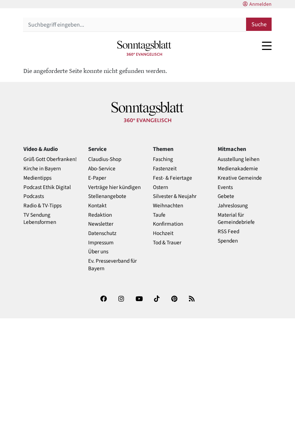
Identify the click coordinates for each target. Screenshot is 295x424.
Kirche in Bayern (42, 168)
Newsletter (100, 224)
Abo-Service (101, 168)
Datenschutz (102, 233)
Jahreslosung (233, 205)
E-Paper (97, 178)
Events (225, 187)
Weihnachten (168, 205)
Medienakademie (238, 168)
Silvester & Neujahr (174, 196)
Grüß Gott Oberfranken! (50, 159)
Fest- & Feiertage (172, 178)
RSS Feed (228, 231)
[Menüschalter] (267, 45)
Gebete (226, 196)
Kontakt (97, 205)
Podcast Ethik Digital (47, 187)
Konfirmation (168, 224)
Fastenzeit (165, 168)
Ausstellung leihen (238, 159)
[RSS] (192, 300)
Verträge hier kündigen (114, 187)
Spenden (228, 241)
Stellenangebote (107, 196)
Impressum (101, 242)
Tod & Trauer (167, 242)
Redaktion (100, 215)
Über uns (98, 251)
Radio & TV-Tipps (42, 205)
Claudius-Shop (104, 159)
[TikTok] (157, 300)
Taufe (159, 215)
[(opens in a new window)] (103, 300)
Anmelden (260, 4)
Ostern (160, 187)
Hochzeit (163, 233)
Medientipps (37, 178)
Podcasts (33, 196)
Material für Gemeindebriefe (236, 218)
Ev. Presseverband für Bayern (112, 264)
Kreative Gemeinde (240, 178)
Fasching (163, 159)
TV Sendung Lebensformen (39, 218)
